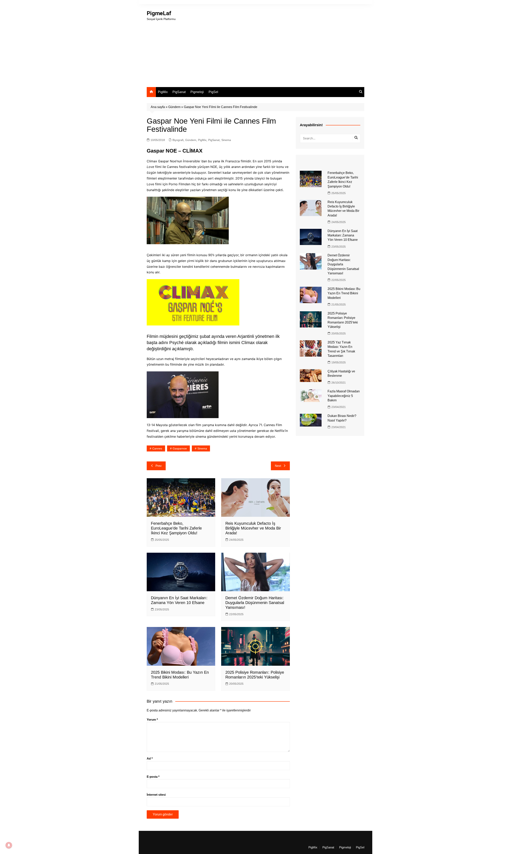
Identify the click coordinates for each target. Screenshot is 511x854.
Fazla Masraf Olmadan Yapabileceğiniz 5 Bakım (344, 396)
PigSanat (179, 92)
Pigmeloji (197, 92)
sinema (202, 448)
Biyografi (177, 140)
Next (278, 465)
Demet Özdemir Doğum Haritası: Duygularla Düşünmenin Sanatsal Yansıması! (254, 603)
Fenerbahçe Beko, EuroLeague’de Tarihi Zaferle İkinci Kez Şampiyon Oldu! (176, 528)
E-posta (153, 776)
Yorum (152, 719)
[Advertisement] (255, 51)
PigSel (213, 92)
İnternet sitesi (156, 794)
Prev (158, 465)
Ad (150, 758)
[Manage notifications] (9, 845)
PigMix (163, 92)
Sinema (226, 140)
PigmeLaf (159, 13)
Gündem (174, 107)
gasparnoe (180, 448)
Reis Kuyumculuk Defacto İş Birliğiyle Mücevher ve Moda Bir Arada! (253, 528)
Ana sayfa (158, 107)
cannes (157, 448)
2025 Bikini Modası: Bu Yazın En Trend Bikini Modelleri (344, 293)
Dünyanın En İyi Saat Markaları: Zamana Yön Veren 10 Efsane (343, 235)
